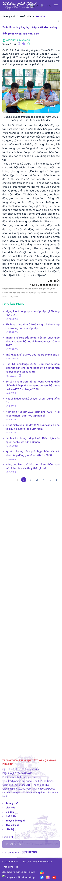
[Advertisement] (31, 616)
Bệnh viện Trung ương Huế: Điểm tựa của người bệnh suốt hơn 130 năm (33, 439)
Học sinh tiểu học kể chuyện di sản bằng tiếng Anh (33, 400)
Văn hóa (10, 807)
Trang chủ (12, 803)
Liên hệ (10, 829)
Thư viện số (12, 824)
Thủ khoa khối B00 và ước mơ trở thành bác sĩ (32, 354)
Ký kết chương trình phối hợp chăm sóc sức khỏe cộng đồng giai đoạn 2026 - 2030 (33, 453)
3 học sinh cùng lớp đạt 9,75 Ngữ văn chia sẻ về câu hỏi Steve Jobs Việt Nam (33, 426)
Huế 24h (11, 816)
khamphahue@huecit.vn (23, 777)
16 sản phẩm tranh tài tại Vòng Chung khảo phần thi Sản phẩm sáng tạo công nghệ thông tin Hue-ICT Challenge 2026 (33, 385)
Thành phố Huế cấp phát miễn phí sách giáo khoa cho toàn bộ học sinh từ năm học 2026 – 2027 (33, 341)
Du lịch (10, 811)
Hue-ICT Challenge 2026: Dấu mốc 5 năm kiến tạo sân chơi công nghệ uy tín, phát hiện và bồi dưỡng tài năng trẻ (33, 367)
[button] (58, 21)
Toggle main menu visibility (55, 5)
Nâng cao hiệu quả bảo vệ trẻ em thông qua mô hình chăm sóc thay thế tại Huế (33, 466)
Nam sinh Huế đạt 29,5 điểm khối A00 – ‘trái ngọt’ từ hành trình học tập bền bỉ (33, 413)
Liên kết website (13, 844)
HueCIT (31, 871)
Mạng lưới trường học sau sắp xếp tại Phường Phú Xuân (33, 313)
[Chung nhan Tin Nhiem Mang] (18, 877)
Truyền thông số (15, 820)
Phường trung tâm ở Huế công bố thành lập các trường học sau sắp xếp (33, 326)
